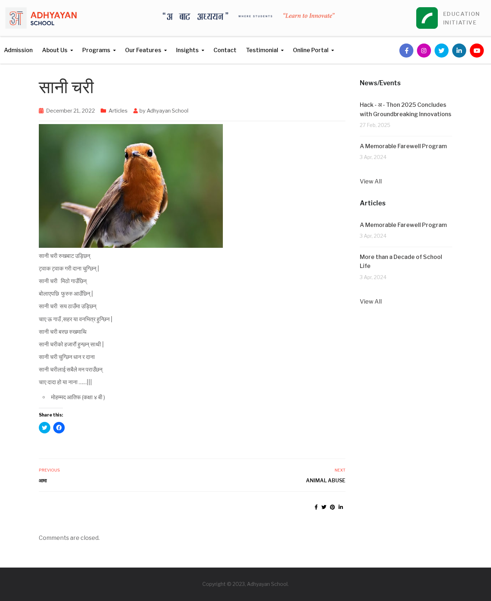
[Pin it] (332, 507)
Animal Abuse (325, 480)
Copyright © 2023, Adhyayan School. (245, 584)
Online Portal (311, 50)
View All (371, 181)
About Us (55, 50)
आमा (43, 480)
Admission (18, 50)
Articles (118, 111)
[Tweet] (323, 507)
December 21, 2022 (70, 111)
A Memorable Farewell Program (403, 146)
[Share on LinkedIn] (341, 507)
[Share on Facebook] (316, 507)
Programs (96, 50)
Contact (225, 50)
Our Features (143, 50)
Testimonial (262, 50)
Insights (187, 50)
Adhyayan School (167, 111)
